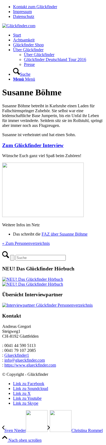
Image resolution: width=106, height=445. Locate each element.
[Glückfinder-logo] (18, 25)
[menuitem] (58, 6)
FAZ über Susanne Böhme (65, 234)
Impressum (22, 11)
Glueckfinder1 (16, 355)
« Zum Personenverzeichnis (26, 243)
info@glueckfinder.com (24, 360)
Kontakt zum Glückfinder (35, 6)
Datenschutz (23, 16)
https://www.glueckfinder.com (30, 365)
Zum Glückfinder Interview (33, 145)
